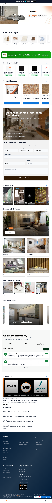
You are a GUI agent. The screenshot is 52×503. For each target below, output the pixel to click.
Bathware (5, 445)
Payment (5, 475)
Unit (5, 160)
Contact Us (21, 440)
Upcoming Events (39, 442)
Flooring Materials (7, 455)
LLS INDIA (19, 495)
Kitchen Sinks (6, 443)
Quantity (29, 160)
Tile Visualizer (22, 471)
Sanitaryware (6, 441)
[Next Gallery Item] (47, 314)
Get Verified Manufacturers (26, 177)
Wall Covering (6, 452)
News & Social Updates (40, 440)
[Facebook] (19, 476)
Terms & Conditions (7, 477)
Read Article (6, 404)
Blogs (36, 437)
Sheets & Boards (6, 459)
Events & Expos (38, 444)
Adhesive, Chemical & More (9, 448)
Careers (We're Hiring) (24, 442)
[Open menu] (3, 4)
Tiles (4, 439)
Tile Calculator (22, 469)
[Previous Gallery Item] (4, 314)
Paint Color (5, 450)
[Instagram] (31, 476)
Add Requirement (47, 497)
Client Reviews (38, 447)
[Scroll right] (49, 41)
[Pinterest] (24, 476)
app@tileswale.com (25, 479)
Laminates (5, 457)
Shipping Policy (6, 472)
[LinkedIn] (26, 476)
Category (21, 148)
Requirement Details (9, 167)
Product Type (7, 148)
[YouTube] (28, 476)
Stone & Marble (6, 462)
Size (35, 148)
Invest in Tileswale (23, 444)
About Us (21, 437)
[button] (5, 156)
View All (47, 33)
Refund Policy (6, 470)
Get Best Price (11, 103)
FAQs (36, 449)
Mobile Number (8, 154)
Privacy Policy (6, 468)
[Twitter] (21, 476)
